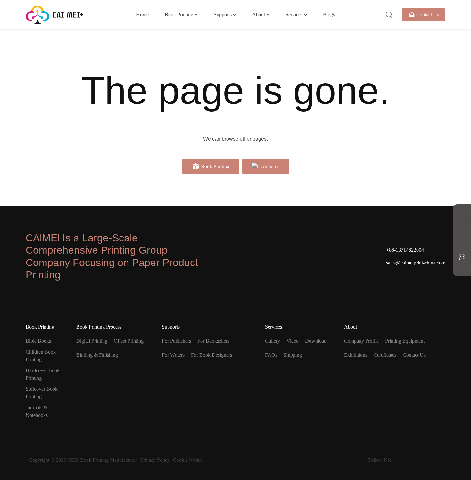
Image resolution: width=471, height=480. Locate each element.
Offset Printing (129, 341)
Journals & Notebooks (37, 411)
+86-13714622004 (405, 250)
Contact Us (427, 14)
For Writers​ (173, 355)
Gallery (272, 341)
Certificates (385, 355)
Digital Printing (91, 341)
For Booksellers (213, 341)
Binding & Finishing (97, 355)
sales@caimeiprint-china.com (415, 262)
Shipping (293, 355)
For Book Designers (211, 355)
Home (142, 14)
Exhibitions (355, 355)
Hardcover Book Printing (43, 374)
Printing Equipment (405, 341)
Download (315, 341)
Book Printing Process (98, 326)
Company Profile (361, 341)
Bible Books (38, 341)
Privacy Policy (155, 460)
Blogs (329, 14)
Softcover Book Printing (42, 392)
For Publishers (176, 341)
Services (293, 14)
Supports (223, 14)
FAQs (271, 355)
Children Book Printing (41, 355)
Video (292, 341)
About (258, 14)
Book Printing (179, 14)
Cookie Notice (187, 460)
